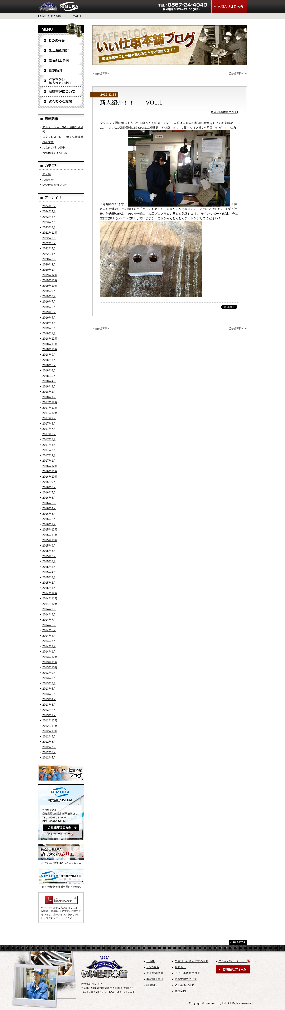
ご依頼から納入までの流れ (61, 81)
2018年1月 (49, 397)
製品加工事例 (61, 60)
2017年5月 (49, 439)
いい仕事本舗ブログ (224, 112)
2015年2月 (49, 582)
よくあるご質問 (61, 101)
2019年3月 (49, 322)
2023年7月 (49, 222)
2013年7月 (49, 683)
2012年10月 (49, 731)
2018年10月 (49, 349)
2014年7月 (49, 619)
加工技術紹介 (61, 50)
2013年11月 (49, 662)
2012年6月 (49, 752)
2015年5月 (49, 566)
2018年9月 (49, 354)
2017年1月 (49, 460)
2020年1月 (49, 269)
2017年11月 (49, 407)
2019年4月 (49, 317)
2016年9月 (49, 481)
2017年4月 (49, 444)
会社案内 (180, 991)
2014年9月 (49, 609)
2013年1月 (49, 715)
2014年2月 (49, 646)
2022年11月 (49, 232)
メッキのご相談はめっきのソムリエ (61, 863)
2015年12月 (49, 529)
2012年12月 (49, 720)
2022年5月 (49, 248)
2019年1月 (49, 333)
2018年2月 (49, 391)
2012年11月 (49, 725)
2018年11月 (49, 344)
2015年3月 (49, 577)
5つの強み (61, 40)
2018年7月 (49, 365)
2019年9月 (49, 291)
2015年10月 (49, 540)
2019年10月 (49, 285)
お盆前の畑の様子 (53, 147)
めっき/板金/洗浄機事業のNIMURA (61, 886)
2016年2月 (49, 519)
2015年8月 (49, 550)
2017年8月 (49, 423)
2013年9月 (49, 672)
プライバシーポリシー (57, 833)
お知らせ (48, 179)
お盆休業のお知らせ (55, 152)
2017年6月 (49, 434)
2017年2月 (49, 455)
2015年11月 (49, 535)
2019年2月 (49, 328)
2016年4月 (49, 508)
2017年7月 (49, 428)
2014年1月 (49, 651)
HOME (42, 15)
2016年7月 (49, 492)
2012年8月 (49, 741)
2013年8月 (49, 678)
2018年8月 (49, 359)
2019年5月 (49, 312)
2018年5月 (49, 375)
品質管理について (61, 92)
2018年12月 (49, 338)
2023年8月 (49, 216)
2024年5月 (49, 206)
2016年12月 (49, 466)
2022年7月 (49, 243)
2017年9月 (49, 418)
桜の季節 (48, 142)
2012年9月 (49, 736)
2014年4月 (49, 635)
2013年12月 (49, 657)
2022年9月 (49, 238)
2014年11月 (49, 598)
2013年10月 (49, 667)
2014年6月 (49, 625)
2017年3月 (49, 450)
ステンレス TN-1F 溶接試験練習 (62, 136)
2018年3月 (49, 386)
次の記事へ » (238, 73)
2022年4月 (49, 253)
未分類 (46, 174)
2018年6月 (49, 370)
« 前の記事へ (101, 73)
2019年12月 (49, 275)
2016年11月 (49, 471)
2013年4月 (49, 699)
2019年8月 (49, 296)
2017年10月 (49, 413)
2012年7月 (49, 747)
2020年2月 (49, 264)
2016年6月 (49, 497)
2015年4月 (49, 572)
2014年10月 (49, 603)
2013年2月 (49, 709)
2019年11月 (49, 280)
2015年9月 (49, 545)
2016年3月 (49, 513)
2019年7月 (49, 301)
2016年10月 (49, 476)
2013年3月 (49, 704)
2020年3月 (49, 259)
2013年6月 (49, 688)
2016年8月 (49, 487)
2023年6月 (49, 227)
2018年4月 (49, 381)
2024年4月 (49, 211)
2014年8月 (49, 614)
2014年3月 (49, 641)
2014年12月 (49, 593)
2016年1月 (49, 524)
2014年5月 (49, 630)
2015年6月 (49, 561)
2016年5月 (49, 503)
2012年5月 (49, 757)
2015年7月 (49, 556)
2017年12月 (49, 402)
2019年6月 (49, 307)
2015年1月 (49, 587)
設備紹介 (61, 70)
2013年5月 (49, 694)
